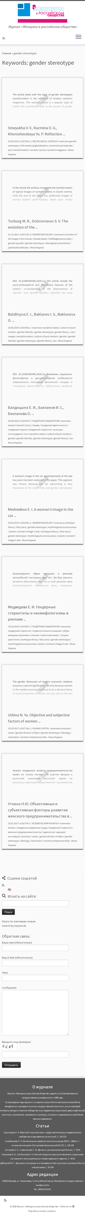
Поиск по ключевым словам (18, 921)
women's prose (38, 149)
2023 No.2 (26, 141)
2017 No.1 (26, 728)
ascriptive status (51, 327)
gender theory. (62, 331)
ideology (65, 732)
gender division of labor (28, 732)
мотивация (14, 836)
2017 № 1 (25, 823)
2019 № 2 (25, 420)
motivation (14, 737)
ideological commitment (57, 243)
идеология (49, 832)
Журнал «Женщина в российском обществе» (38, 1206)
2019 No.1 (26, 522)
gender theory (44, 340)
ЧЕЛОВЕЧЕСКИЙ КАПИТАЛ (45, 823)
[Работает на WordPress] (73, 1205)
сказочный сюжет (50, 635)
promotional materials (61, 145)
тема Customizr (48, 1211)
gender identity (25, 331)
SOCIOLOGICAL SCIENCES (45, 141)
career (11, 732)
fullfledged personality (60, 238)
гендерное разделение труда (32, 827)
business (65, 728)
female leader (40, 238)
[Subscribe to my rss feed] (4, 38)
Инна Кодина (37, 247)
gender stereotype (34, 243)
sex (73, 331)
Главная (6, 53)
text (10, 149)
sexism (12, 531)
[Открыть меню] (78, 37)
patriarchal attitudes (18, 247)
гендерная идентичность (54, 425)
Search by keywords (14, 925)
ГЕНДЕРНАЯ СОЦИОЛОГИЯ (45, 420)
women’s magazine (57, 149)
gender (63, 336)
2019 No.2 (26, 327)
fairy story (21, 527)
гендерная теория (17, 429)
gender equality (16, 243)
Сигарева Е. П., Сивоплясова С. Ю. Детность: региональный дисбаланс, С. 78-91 (42, 1150)
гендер (11, 336)
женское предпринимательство (25, 832)
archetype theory (50, 531)
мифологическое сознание (47, 630)
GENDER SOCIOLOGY (42, 234)
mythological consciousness (62, 527)
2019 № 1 (25, 626)
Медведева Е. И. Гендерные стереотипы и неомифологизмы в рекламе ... (38, 613)
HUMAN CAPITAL (41, 728)
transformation (21, 149)
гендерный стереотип (40, 429)
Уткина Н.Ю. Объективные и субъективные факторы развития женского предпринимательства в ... (40, 809)
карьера (60, 832)
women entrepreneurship (34, 737)
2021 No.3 (26, 234)
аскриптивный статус (19, 425)
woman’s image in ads (28, 531)
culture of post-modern (46, 336)
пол (26, 433)
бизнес (12, 827)
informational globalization (34, 145)
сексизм (35, 635)
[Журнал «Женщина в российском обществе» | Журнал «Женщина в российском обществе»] (42, 13)
